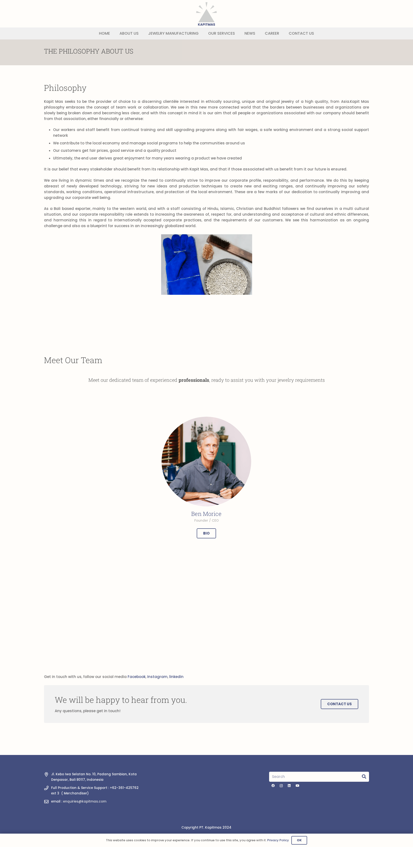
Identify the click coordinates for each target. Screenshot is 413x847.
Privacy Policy (278, 840)
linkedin (176, 676)
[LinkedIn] (289, 786)
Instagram (157, 676)
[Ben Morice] (206, 461)
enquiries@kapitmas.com (84, 801)
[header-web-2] (206, 13)
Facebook (137, 676)
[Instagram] (281, 786)
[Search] (364, 776)
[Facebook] (273, 786)
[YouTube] (297, 786)
